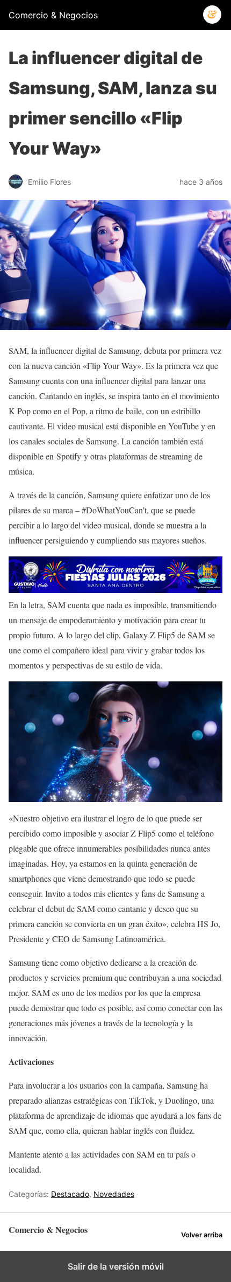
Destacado (70, 1194)
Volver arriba (201, 1235)
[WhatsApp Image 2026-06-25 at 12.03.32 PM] (115, 589)
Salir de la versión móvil (116, 1266)
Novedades (113, 1194)
